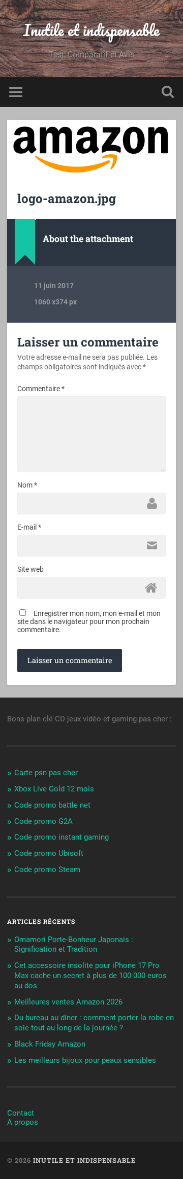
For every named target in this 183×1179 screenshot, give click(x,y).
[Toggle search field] (168, 92)
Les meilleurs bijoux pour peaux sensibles (85, 1060)
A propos (22, 1122)
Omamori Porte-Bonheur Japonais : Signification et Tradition (73, 944)
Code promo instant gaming (61, 837)
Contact (20, 1113)
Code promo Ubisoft (48, 853)
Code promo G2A (43, 821)
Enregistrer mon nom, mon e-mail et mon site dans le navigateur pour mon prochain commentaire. (89, 621)
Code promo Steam (47, 869)
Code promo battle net (52, 805)
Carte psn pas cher (46, 772)
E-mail (29, 527)
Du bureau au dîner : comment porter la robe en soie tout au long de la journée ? (94, 1022)
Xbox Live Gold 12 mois (54, 788)
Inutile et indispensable (91, 30)
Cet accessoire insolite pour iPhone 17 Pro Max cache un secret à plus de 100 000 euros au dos (90, 975)
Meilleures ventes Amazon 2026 (68, 1002)
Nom (27, 485)
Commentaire (41, 388)
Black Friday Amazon (49, 1044)
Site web (30, 569)
